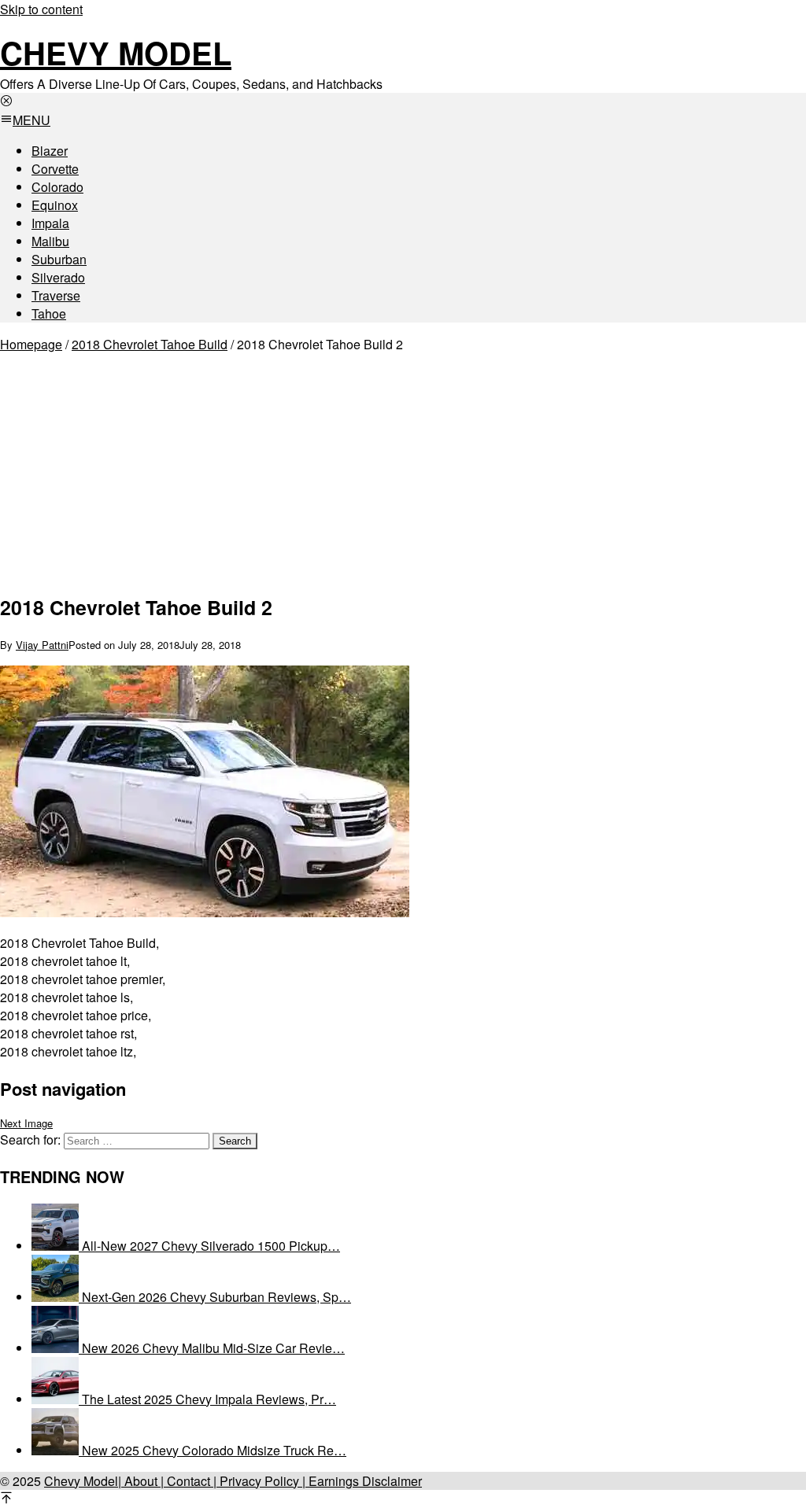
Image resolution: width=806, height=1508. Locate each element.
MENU (31, 120)
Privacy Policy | (260, 1481)
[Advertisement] (248, 469)
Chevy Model (115, 52)
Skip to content (41, 9)
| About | (141, 1481)
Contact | (190, 1481)
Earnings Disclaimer (363, 1481)
